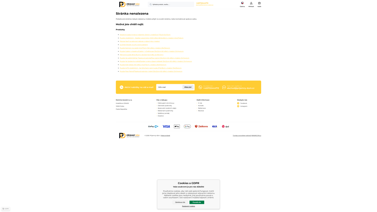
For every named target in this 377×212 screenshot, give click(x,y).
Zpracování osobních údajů (167, 108)
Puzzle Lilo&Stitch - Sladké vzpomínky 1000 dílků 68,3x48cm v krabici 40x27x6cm (151, 38)
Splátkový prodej (163, 113)
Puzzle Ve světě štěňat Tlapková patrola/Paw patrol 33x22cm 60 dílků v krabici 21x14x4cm (154, 58)
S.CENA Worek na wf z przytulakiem (134, 45)
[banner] (129, 5)
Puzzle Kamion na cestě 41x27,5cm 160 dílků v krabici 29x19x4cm (145, 48)
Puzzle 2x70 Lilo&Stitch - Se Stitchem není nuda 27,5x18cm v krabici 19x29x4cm (151, 68)
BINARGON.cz (256, 135)
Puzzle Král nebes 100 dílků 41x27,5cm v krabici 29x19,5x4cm (143, 65)
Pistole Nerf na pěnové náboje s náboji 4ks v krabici (140, 41)
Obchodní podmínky (165, 105)
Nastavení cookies (188, 206)
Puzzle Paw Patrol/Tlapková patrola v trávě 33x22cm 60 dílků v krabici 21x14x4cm (151, 71)
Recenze (201, 111)
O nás (200, 103)
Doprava (161, 116)
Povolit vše (197, 202)
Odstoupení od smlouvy (166, 103)
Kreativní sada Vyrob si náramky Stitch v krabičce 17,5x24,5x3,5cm (145, 35)
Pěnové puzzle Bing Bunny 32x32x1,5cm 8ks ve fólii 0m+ (142, 55)
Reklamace (202, 108)
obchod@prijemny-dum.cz (204, 5)
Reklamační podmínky (165, 111)
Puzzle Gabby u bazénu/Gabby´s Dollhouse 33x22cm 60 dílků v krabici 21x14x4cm (152, 51)
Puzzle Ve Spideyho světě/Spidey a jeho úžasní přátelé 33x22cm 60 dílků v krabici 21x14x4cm (156, 61)
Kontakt (201, 105)
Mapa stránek (165, 135)
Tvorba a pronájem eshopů (242, 135)
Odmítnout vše (180, 202)
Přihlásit (188, 87)
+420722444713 (202, 3)
